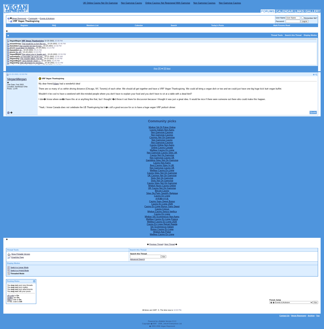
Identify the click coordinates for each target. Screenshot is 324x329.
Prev (156, 68)
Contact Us (284, 316)
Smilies (10, 298)
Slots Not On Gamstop (162, 178)
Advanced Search (137, 259)
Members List (93, 25)
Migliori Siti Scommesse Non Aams (162, 216)
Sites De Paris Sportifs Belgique (162, 193)
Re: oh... (19, 52)
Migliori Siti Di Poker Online (162, 127)
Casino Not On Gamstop (162, 155)
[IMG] (9, 300)
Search (174, 25)
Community (33, 18)
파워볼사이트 (162, 198)
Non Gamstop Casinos (204, 3)
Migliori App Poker (162, 232)
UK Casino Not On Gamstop (162, 188)
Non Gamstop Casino (131, 3)
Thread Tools (277, 35)
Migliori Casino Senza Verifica (162, 211)
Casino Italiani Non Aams (162, 130)
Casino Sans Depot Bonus (162, 201)
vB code (10, 295)
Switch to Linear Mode (19, 267)
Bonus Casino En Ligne (162, 229)
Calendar (139, 25)
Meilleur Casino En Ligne (162, 150)
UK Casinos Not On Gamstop (162, 175)
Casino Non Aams (162, 163)
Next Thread (170, 244)
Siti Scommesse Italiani (162, 226)
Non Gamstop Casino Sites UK (162, 152)
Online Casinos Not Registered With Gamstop (167, 3)
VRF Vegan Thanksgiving (33, 41)
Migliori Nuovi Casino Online (162, 185)
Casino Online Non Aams (162, 145)
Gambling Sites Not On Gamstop (162, 160)
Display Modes (310, 35)
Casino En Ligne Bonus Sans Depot (162, 206)
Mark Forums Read (281, 25)
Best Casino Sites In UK (162, 165)
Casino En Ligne (162, 196)
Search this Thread (293, 35)
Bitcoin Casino (162, 190)
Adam (56, 83)
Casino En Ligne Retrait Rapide (162, 224)
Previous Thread (156, 244)
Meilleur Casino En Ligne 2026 (162, 221)
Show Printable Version (20, 254)
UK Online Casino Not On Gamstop (100, 3)
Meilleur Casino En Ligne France (162, 219)
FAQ (54, 25)
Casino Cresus (162, 209)
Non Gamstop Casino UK (162, 157)
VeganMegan (17, 79)
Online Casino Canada (162, 147)
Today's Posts (217, 25)
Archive (311, 316)
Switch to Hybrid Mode (19, 270)
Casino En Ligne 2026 (162, 204)
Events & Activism (47, 18)
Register (24, 25)
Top (318, 316)
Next (168, 68)
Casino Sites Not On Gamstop (162, 173)
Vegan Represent (19, 18)
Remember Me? (310, 18)
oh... (21, 50)
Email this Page (17, 257)
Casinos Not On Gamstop (162, 137)
